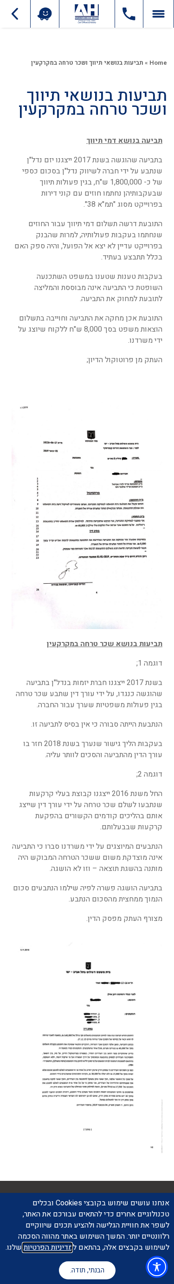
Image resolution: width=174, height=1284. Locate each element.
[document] (87, 642)
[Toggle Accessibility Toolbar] (157, 1267)
